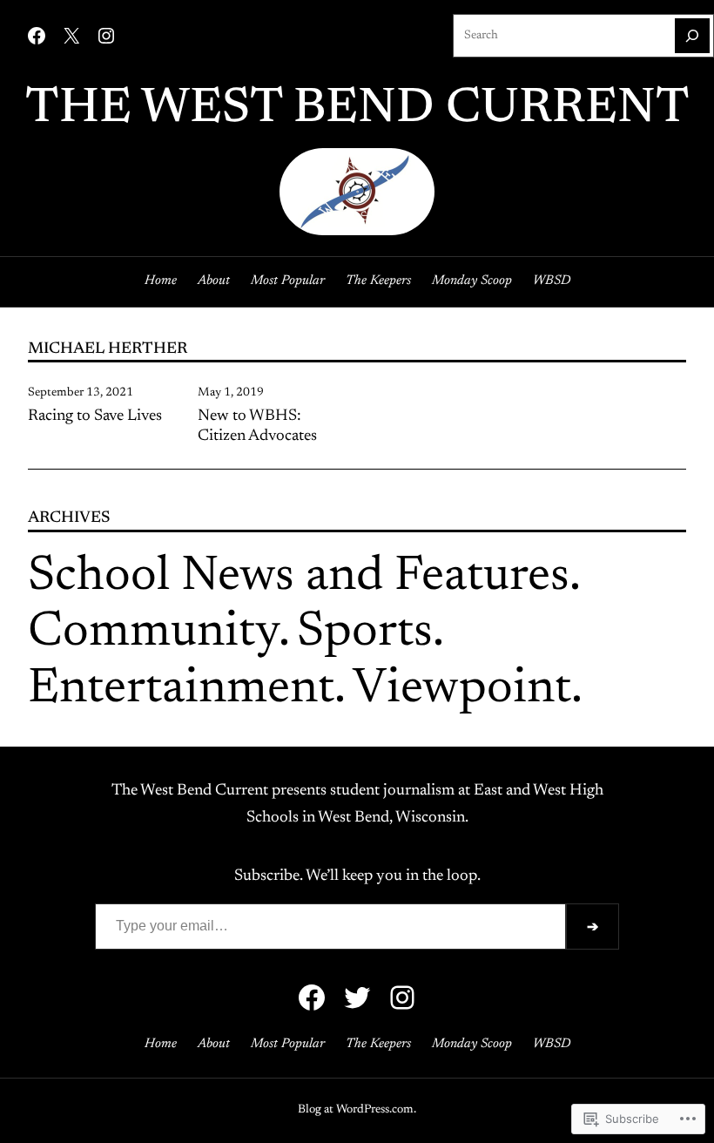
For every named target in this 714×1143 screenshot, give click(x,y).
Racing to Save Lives (95, 416)
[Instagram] (106, 35)
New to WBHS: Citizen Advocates (257, 427)
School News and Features (298, 577)
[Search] (692, 35)
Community (153, 633)
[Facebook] (36, 35)
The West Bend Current (357, 109)
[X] (71, 35)
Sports (365, 633)
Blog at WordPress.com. (357, 1110)
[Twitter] (357, 997)
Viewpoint (462, 690)
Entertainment (181, 690)
